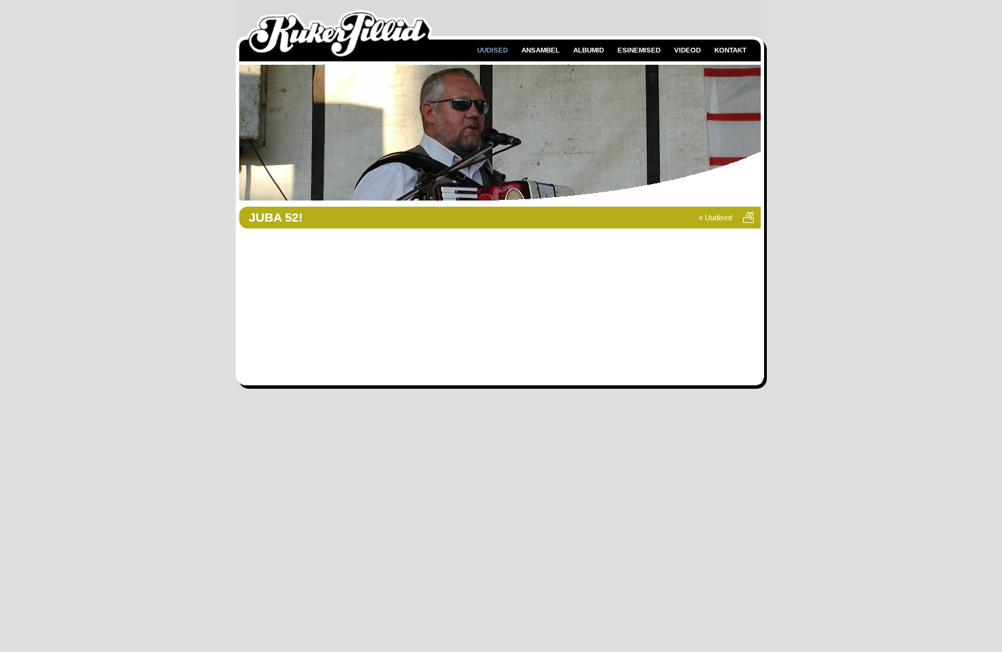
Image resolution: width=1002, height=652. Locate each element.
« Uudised (716, 217)
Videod (687, 50)
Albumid (588, 50)
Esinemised (639, 50)
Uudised (492, 50)
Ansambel (540, 50)
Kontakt (730, 50)
